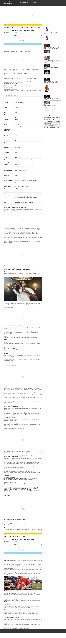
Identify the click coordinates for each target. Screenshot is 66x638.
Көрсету (23, 43)
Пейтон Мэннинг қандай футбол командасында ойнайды (14, 597)
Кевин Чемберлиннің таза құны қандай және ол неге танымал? (51, 54)
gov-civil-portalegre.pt (33, 630)
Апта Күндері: (7, 32)
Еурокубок (24, 2)
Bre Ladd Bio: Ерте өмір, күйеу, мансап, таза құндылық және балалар (52, 92)
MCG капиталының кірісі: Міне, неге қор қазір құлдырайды (52, 41)
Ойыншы (31, 2)
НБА (15, 182)
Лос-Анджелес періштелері (13, 561)
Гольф (28, 2)
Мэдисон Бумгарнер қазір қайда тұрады (51, 127)
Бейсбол (35, 2)
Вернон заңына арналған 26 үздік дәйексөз (12, 614)
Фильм (23, 37)
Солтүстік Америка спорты (20, 572)
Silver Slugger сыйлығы (34, 563)
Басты (20, 2)
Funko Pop (25, 202)
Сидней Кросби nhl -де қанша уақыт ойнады (52, 117)
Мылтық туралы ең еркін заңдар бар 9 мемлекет (51, 68)
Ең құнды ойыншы (16, 563)
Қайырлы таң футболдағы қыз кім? (10, 83)
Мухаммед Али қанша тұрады (49, 119)
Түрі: (19, 37)
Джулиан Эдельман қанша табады (50, 123)
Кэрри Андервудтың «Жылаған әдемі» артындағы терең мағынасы (51, 105)
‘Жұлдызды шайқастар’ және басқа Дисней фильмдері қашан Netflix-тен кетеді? (51, 32)
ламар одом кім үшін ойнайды (10, 417)
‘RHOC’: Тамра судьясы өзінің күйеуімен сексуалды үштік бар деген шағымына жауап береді (52, 61)
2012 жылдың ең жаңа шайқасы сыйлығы (11, 567)
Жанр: (5, 35)
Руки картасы (30, 202)
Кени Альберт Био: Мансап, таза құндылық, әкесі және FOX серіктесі (51, 82)
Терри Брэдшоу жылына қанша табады (11, 617)
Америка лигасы (7, 563)
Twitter (16, 193)
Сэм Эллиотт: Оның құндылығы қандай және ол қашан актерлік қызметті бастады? (52, 48)
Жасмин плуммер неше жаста (50, 125)
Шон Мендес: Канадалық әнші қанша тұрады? (51, 99)
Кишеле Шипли (17, 157)
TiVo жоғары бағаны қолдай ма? (50, 111)
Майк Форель (6, 560)
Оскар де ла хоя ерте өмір (9, 604)
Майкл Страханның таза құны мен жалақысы (12, 325)
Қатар (27, 37)
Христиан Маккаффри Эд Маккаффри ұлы (52, 121)
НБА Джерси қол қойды (19, 202)
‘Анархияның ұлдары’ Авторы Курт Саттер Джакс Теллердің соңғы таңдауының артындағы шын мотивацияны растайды (52, 75)
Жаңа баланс (37, 303)
